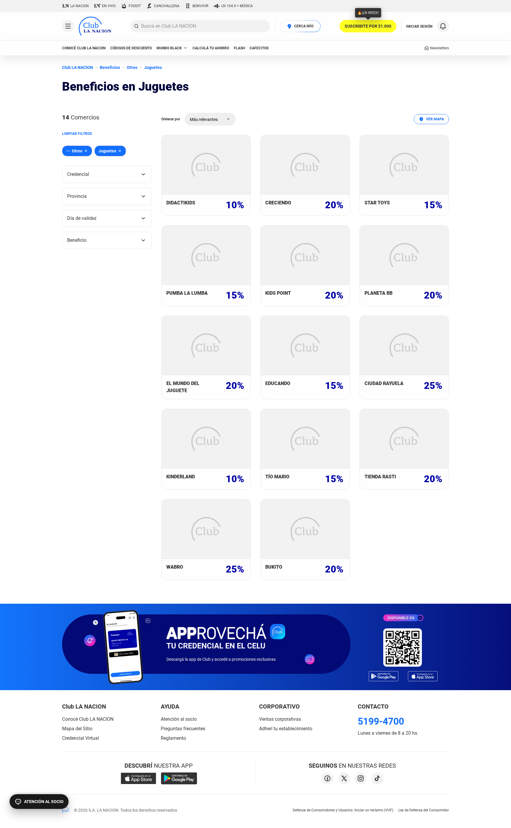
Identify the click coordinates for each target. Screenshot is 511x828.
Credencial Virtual (80, 738)
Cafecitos (259, 48)
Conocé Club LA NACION (87, 719)
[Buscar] (136, 26)
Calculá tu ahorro (211, 48)
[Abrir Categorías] (68, 26)
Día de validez (82, 218)
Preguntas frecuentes (183, 728)
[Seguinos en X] (344, 778)
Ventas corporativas (280, 719)
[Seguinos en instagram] (361, 778)
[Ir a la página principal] (95, 26)
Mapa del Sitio (77, 728)
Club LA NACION (77, 67)
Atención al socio (179, 719)
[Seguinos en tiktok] (377, 778)
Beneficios (110, 67)
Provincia (77, 196)
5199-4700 (381, 721)
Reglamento (173, 738)
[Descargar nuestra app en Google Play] (179, 778)
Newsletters (439, 48)
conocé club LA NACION (83, 48)
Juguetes (153, 67)
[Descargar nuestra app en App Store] (138, 778)
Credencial (78, 174)
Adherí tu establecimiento (285, 728)
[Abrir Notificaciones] (443, 26)
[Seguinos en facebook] (327, 778)
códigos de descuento (131, 48)
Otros (132, 67)
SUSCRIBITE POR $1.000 (368, 26)
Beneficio (76, 240)
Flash (239, 48)
